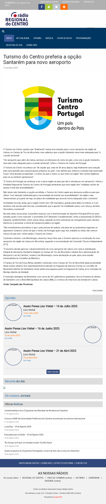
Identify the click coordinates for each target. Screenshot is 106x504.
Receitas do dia (14, 45)
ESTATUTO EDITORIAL (64, 463)
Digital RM (58, 497)
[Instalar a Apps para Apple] (56, 7)
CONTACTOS (81, 463)
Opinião (37, 38)
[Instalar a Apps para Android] (49, 7)
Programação (83, 38)
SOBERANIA (94, 478)
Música (49, 38)
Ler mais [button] (27, 316)
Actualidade (22, 38)
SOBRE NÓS (46, 463)
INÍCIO (9, 38)
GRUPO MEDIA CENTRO (29, 463)
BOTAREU (80, 478)
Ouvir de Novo (64, 38)
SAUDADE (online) (53, 481)
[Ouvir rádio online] (64, 7)
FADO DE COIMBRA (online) (59, 478)
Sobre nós (31, 45)
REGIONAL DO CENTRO (32, 478)
